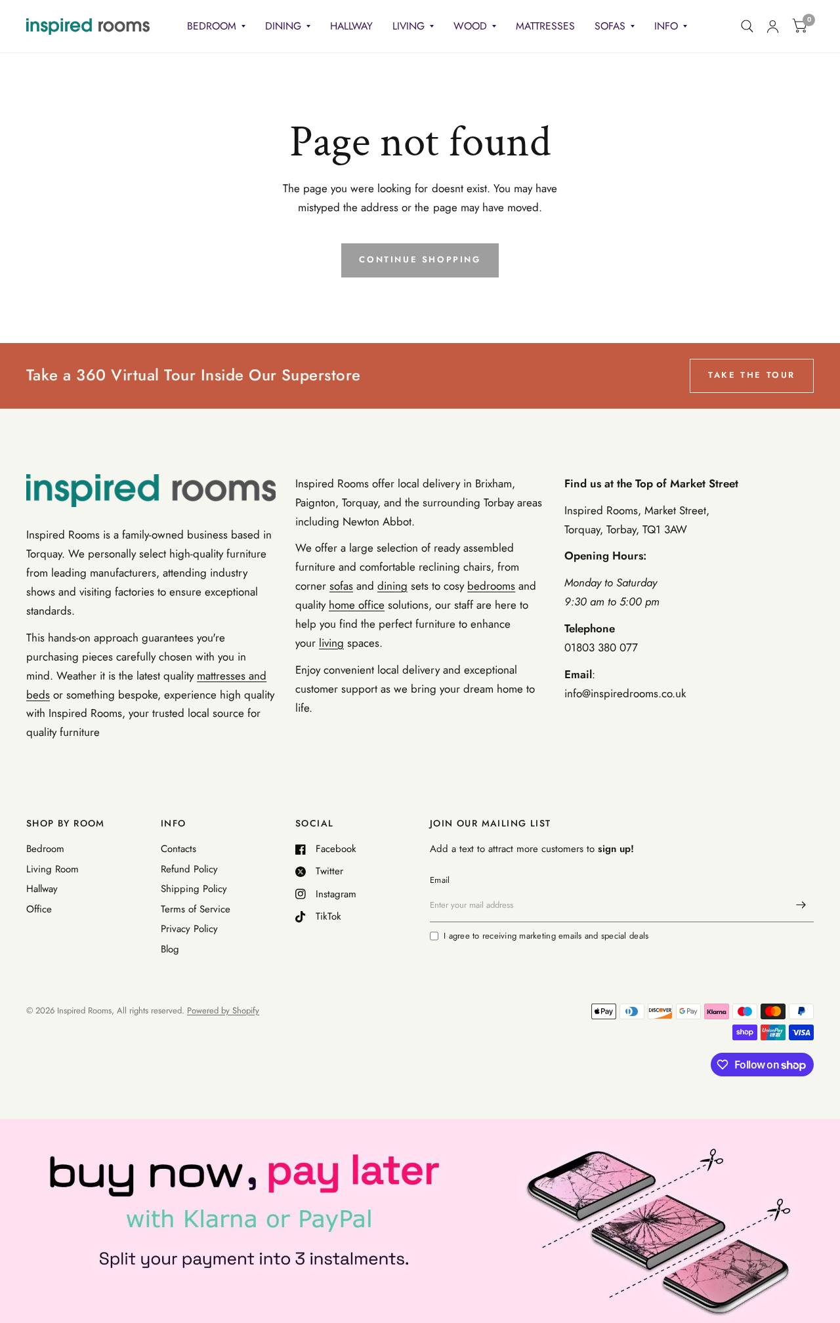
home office (357, 605)
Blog (170, 949)
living (331, 643)
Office (39, 909)
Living (408, 25)
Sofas (610, 25)
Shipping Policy (194, 889)
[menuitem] (216, 26)
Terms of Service (195, 909)
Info (666, 25)
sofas (341, 586)
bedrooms (491, 586)
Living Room (52, 869)
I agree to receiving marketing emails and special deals (546, 935)
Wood (470, 25)
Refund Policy (189, 869)
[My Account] (773, 26)
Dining (283, 25)
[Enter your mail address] (801, 905)
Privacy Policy (189, 929)
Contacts (178, 849)
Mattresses (545, 25)
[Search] (747, 26)
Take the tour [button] (751, 375)
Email (440, 880)
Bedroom (211, 25)
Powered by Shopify (223, 1010)
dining (392, 586)
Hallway (351, 25)
